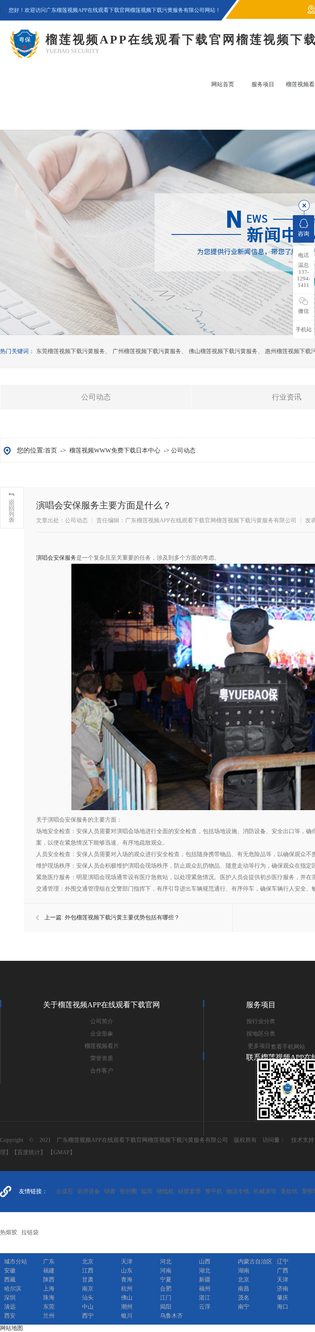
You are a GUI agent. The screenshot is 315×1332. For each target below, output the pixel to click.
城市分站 (15, 1262)
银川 (126, 1316)
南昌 (243, 1289)
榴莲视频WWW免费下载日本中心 (114, 450)
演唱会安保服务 (56, 558)
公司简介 (101, 1021)
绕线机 (165, 1191)
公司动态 (96, 397)
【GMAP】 (61, 1152)
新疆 (204, 1280)
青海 (126, 1280)
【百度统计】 (28, 1152)
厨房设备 (88, 1191)
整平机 (213, 1191)
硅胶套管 (189, 1191)
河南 (165, 1271)
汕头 (88, 1298)
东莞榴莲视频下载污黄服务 (70, 351)
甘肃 (88, 1280)
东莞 (49, 1307)
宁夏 (165, 1280)
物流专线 (237, 1191)
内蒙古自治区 (255, 1262)
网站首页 (222, 84)
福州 (204, 1289)
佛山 (126, 1298)
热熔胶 (8, 1232)
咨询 (303, 234)
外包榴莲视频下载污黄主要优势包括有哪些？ (122, 917)
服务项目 (262, 84)
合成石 (64, 1191)
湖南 (243, 1271)
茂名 (243, 1298)
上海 (49, 1289)
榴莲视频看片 (101, 1046)
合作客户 (101, 1071)
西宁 (88, 1316)
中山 (88, 1307)
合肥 (165, 1289)
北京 (88, 1262)
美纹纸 (289, 1191)
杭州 (126, 1289)
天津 (126, 1262)
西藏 (10, 1280)
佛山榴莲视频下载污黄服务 (223, 351)
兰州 (49, 1316)
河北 (165, 1262)
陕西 (49, 1280)
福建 (49, 1271)
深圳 (10, 1298)
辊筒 (147, 1191)
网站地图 (11, 1328)
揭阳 (165, 1307)
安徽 (10, 1271)
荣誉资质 (101, 1058)
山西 (204, 1262)
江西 (88, 1271)
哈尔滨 (12, 1289)
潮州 (126, 1307)
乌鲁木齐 (171, 1316)
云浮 (204, 1307)
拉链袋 (30, 1232)
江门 (165, 1298)
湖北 (204, 1271)
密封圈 (128, 1191)
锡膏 (110, 1191)
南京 (88, 1289)
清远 (10, 1307)
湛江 (204, 1298)
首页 (51, 450)
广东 (49, 1262)
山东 (126, 1271)
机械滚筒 (264, 1191)
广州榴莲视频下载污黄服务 (146, 351)
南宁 (243, 1307)
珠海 (49, 1298)
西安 (10, 1316)
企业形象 (101, 1034)
